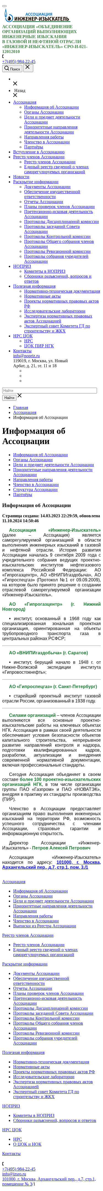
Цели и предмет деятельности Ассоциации (53, 464)
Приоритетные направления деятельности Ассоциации (50, 129)
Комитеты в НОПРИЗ (44, 271)
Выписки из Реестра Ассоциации (44, 926)
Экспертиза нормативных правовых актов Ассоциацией (58, 318)
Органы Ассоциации (44, 112)
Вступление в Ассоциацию (39, 151)
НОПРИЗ (22, 266)
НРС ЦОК (23, 336)
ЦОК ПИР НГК (39, 345)
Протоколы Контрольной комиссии (57, 236)
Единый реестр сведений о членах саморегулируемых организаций (56, 169)
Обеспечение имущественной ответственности (52, 194)
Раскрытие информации (36, 181)
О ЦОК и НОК (27, 1144)
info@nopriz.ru (26, 355)
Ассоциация (24, 102)
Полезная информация (34, 286)
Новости (21, 176)
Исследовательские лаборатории (54, 311)
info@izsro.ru (14, 1174)
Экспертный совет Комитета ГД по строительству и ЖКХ (57, 328)
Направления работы (44, 137)
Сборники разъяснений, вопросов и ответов (54, 1120)
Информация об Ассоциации (51, 107)
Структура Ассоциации (35, 489)
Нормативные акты (42, 296)
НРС (28, 341)
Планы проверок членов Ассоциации (59, 206)
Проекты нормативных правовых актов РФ (54, 1071)
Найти (9, 398)
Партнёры (33, 147)
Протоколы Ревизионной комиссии (57, 251)
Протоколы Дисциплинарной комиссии (61, 221)
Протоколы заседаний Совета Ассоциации (53, 1013)
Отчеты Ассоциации (43, 201)
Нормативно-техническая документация (62, 291)
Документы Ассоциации (47, 186)
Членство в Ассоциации (47, 142)
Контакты (22, 350)
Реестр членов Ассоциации (39, 156)
